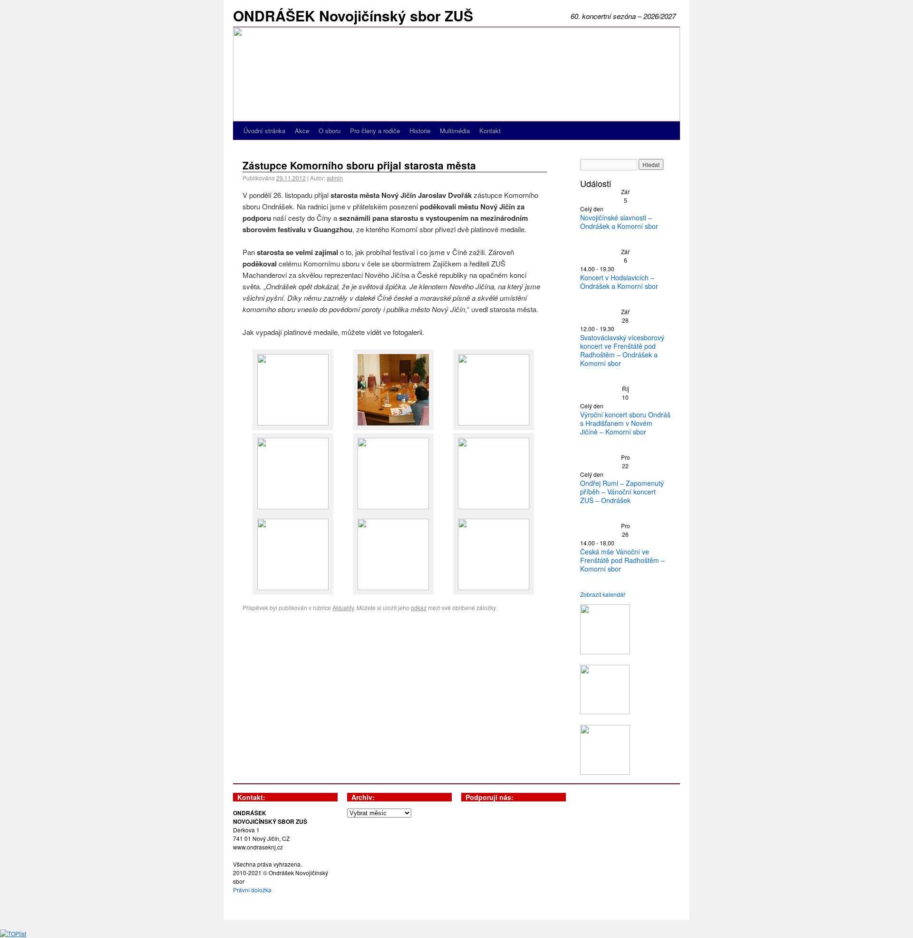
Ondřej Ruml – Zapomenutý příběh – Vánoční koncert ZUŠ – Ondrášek (622, 491)
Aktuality (343, 607)
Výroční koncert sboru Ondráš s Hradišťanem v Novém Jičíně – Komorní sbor (625, 423)
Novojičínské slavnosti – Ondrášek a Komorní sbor (619, 222)
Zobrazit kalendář (602, 594)
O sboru (329, 130)
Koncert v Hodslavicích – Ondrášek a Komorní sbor (619, 282)
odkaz (419, 607)
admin (335, 178)
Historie (419, 130)
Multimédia (455, 130)
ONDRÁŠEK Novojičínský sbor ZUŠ (353, 15)
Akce (302, 130)
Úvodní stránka (264, 130)
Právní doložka (252, 890)
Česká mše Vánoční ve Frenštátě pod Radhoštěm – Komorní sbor (622, 560)
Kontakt (490, 130)
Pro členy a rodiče (375, 130)
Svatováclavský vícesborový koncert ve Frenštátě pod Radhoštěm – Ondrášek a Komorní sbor (622, 350)
